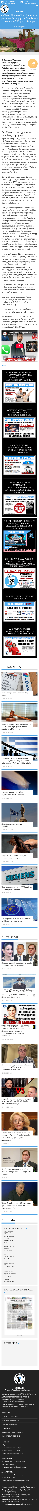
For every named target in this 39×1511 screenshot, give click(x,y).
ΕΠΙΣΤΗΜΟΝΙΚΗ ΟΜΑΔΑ (10, 1420)
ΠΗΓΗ (4, 365)
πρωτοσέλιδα (19, 1335)
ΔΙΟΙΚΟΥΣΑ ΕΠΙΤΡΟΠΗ (10, 1416)
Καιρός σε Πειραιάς (8, 1242)
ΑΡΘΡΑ (19, 11)
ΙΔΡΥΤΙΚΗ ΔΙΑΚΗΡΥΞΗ (9, 1424)
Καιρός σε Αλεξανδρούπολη (10, 1273)
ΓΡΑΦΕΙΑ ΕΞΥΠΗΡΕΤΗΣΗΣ (11, 1436)
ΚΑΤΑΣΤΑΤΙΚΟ (6, 1428)
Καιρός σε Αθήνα (8, 1232)
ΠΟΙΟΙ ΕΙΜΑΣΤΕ (7, 1413)
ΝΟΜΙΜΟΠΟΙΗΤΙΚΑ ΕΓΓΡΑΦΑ (12, 1432)
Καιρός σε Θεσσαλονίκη (9, 1253)
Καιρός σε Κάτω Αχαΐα (9, 1263)
